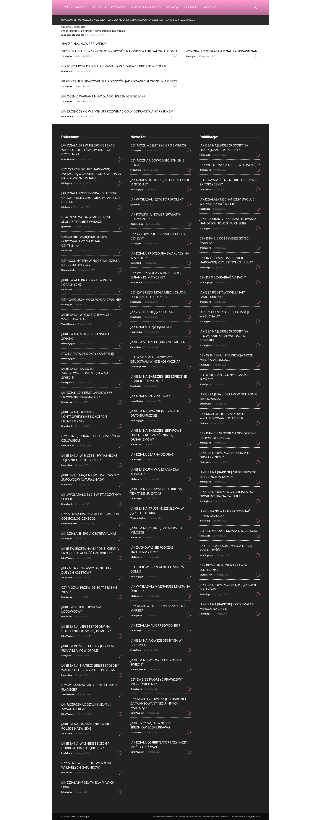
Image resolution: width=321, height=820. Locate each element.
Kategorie (118, 7)
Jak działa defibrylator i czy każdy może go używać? (159, 744)
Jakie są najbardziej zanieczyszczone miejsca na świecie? (84, 373)
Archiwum (99, 7)
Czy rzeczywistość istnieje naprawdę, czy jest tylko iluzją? (226, 260)
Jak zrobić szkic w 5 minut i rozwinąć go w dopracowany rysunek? (117, 111)
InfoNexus (66, 402)
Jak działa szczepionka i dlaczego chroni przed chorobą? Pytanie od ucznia (90, 197)
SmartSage (66, 250)
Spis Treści (191, 7)
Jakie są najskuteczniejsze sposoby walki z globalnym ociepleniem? (90, 667)
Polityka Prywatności (145, 7)
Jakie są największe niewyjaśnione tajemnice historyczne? (89, 457)
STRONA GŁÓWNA (96, 34)
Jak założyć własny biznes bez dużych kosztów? (86, 570)
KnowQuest (205, 403)
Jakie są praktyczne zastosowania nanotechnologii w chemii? (228, 221)
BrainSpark (67, 71)
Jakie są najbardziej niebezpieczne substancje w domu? (228, 474)
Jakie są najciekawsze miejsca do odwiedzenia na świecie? (226, 494)
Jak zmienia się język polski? (152, 312)
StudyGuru (66, 655)
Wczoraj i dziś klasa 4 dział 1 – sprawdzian (221, 51)
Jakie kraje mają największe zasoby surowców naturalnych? (90, 477)
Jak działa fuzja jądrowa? (151, 327)
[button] (255, 7)
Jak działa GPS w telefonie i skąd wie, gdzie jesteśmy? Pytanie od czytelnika (88, 149)
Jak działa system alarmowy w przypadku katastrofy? (86, 394)
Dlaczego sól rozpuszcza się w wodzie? (83, 19)
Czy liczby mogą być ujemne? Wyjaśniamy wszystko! (135, 19)
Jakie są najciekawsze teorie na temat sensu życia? (156, 491)
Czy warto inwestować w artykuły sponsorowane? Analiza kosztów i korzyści (190, 816)
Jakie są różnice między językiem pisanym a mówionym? (87, 648)
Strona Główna (75, 7)
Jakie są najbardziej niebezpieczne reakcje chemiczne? (158, 378)
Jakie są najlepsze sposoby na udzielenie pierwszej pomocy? (86, 628)
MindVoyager (68, 343)
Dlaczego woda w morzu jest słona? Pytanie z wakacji (85, 219)
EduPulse (65, 207)
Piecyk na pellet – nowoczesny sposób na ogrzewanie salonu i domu (119, 51)
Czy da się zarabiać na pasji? (223, 277)
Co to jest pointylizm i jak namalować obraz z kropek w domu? (113, 66)
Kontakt (210, 7)
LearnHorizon (68, 159)
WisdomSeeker (69, 270)
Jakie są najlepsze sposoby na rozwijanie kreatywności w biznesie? (224, 335)
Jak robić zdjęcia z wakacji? (180, 19)
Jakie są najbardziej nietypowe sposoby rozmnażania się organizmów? (155, 434)
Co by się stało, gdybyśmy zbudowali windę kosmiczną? (155, 359)
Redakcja (172, 7)
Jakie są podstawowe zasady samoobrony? (223, 294)
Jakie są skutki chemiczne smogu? (157, 342)
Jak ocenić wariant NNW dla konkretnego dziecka (103, 96)
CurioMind (135, 262)
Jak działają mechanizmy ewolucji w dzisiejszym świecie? (228, 201)
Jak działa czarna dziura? (151, 454)
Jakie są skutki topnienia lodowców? (81, 609)
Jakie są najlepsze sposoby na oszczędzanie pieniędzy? (224, 147)
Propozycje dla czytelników (246, 816)
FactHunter (136, 331)
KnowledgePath (69, 523)
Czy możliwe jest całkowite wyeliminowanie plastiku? (222, 416)
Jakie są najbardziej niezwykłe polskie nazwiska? (86, 726)
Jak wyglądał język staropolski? (157, 199)
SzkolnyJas (66, 56)
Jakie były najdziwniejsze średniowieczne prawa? (151, 725)
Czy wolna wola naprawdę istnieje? (230, 165)
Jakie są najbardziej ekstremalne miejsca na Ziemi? (227, 606)
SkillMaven (135, 732)
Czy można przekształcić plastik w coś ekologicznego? (90, 516)
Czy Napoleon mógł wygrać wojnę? (91, 299)
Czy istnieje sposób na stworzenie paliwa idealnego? (228, 435)
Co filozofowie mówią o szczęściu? (229, 531)
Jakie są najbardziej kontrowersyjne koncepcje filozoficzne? (84, 416)
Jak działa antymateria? (150, 396)
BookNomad (67, 116)
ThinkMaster (67, 324)
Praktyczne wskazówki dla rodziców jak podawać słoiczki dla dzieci (119, 81)
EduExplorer (67, 183)
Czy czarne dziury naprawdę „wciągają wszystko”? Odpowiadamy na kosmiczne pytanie (91, 173)
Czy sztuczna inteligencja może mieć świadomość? (226, 357)
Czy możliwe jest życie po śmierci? (158, 145)
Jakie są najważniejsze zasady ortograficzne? (155, 413)
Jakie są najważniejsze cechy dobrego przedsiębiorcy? (85, 745)
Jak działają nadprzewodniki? (155, 625)
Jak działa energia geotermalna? (88, 533)
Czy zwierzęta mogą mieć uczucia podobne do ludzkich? (158, 294)
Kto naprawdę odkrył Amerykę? (87, 353)
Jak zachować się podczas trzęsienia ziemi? (152, 549)
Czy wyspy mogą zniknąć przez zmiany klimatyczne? (156, 275)
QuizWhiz (66, 226)
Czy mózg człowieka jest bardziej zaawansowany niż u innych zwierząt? (158, 703)
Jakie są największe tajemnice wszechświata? (85, 316)
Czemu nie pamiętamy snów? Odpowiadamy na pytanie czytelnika (84, 241)
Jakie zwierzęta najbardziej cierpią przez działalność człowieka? (90, 550)
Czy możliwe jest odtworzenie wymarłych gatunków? (86, 765)
